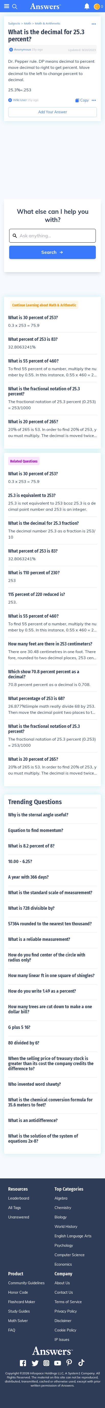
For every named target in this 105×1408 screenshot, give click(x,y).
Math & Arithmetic (47, 23)
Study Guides (19, 1311)
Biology (61, 1217)
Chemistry (63, 1207)
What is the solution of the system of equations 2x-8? (43, 1138)
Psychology (64, 1245)
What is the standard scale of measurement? (50, 892)
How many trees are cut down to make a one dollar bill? (50, 1009)
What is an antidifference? (33, 1120)
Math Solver (18, 1320)
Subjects (14, 23)
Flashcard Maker (21, 1302)
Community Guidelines (26, 1283)
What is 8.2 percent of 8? (31, 846)
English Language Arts (73, 1236)
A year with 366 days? (28, 877)
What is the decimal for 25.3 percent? (46, 35)
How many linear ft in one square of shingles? (51, 975)
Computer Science (70, 1255)
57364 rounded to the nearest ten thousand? (50, 924)
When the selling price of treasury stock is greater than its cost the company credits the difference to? (51, 1063)
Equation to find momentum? (35, 830)
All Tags (14, 1207)
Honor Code (18, 1292)
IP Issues (62, 1339)
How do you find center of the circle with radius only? (46, 957)
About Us (62, 1283)
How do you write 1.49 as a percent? (42, 991)
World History (66, 1226)
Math (27, 23)
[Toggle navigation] (6, 6)
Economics (63, 1264)
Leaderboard (18, 1198)
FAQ (11, 1330)
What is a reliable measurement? (39, 939)
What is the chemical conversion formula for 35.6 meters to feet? (50, 1102)
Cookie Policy (65, 1330)
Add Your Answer (52, 112)
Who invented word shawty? (34, 1084)
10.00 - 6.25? (20, 861)
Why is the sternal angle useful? (38, 815)
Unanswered (18, 1217)
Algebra (61, 1198)
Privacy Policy (66, 1311)
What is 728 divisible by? (31, 908)
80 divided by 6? (23, 1043)
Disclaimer (63, 1320)
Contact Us (64, 1292)
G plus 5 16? (19, 1027)
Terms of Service (68, 1302)
